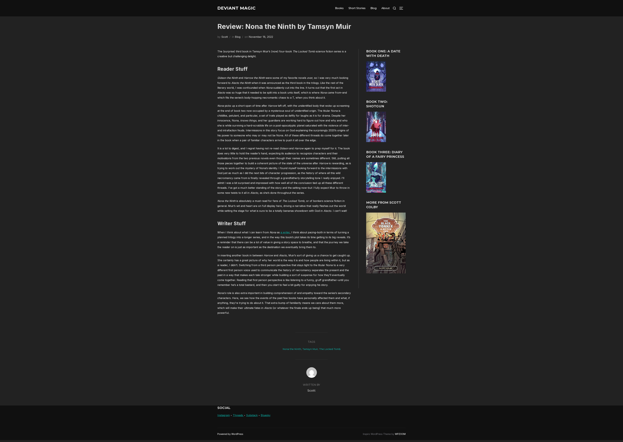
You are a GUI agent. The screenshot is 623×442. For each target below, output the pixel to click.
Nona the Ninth (292, 349)
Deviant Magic (236, 8)
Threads (238, 415)
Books (339, 8)
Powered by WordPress (230, 434)
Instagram (223, 415)
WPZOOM (400, 434)
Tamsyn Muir (310, 349)
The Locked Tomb (330, 349)
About (385, 8)
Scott (224, 36)
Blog (373, 8)
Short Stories (357, 8)
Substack (252, 415)
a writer (285, 232)
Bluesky (265, 415)
